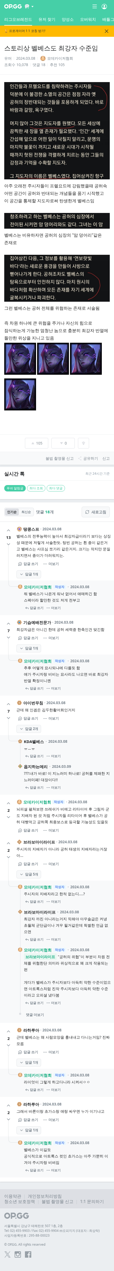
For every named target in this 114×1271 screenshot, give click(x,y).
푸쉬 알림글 (15, 488)
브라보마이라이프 (39, 842)
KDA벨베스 (34, 741)
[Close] (106, 31)
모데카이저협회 (38, 587)
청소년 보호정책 (19, 1201)
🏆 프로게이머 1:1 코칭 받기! (24, 31)
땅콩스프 (31, 529)
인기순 (12, 512)
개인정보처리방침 (45, 1196)
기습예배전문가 (37, 622)
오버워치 (88, 19)
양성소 (68, 19)
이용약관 (12, 1196)
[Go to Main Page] (13, 6)
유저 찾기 (46, 19)
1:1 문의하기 (92, 1201)
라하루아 (31, 1030)
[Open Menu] (104, 6)
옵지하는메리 (36, 766)
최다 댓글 (56, 488)
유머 (8, 58)
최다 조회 (36, 488)
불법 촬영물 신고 (57, 1201)
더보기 (54, 563)
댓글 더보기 (35, 1014)
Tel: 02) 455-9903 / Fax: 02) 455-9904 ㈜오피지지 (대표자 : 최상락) (52, 1230)
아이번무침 (33, 702)
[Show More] (29, 6)
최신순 (26, 512)
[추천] (8, 530)
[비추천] (8, 544)
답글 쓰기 (31, 563)
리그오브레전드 (18, 19)
